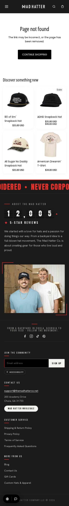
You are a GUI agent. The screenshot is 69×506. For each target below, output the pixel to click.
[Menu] (6, 6)
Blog (6, 464)
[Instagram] (31, 336)
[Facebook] (25, 336)
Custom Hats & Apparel (17, 482)
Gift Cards (10, 476)
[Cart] (62, 6)
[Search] (54, 6)
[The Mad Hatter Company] (33, 7)
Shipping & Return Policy (18, 428)
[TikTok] (37, 336)
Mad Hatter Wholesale (21, 408)
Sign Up (56, 363)
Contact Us (10, 470)
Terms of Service (14, 440)
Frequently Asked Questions (20, 446)
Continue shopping (34, 54)
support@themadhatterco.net (21, 390)
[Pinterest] (44, 336)
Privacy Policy (11, 434)
